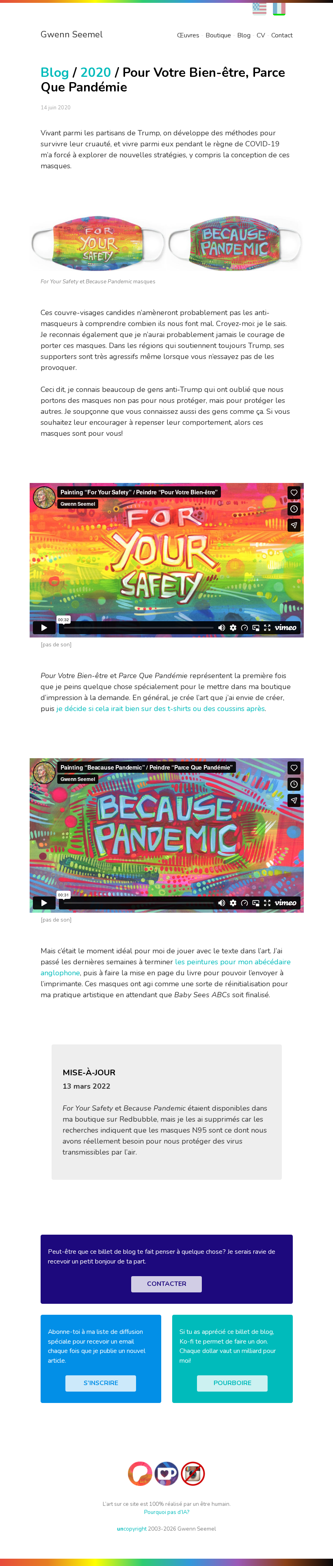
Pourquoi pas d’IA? (166, 1512)
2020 (95, 72)
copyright (132, 1529)
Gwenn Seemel (72, 34)
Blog (244, 35)
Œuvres (188, 35)
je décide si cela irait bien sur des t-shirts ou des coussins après (160, 708)
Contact (282, 35)
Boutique (218, 35)
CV (261, 35)
